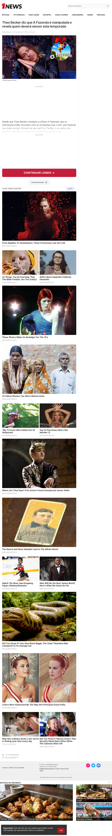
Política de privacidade (16, 767)
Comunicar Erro (37, 182)
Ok (61, 830)
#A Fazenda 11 (11, 757)
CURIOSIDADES (77, 15)
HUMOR (90, 15)
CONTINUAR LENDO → (39, 172)
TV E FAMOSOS (19, 15)
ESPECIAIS (101, 15)
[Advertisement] (39, 102)
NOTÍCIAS (5, 15)
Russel (33, 32)
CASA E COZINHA (61, 15)
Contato (5, 767)
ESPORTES (47, 15)
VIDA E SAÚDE (34, 15)
